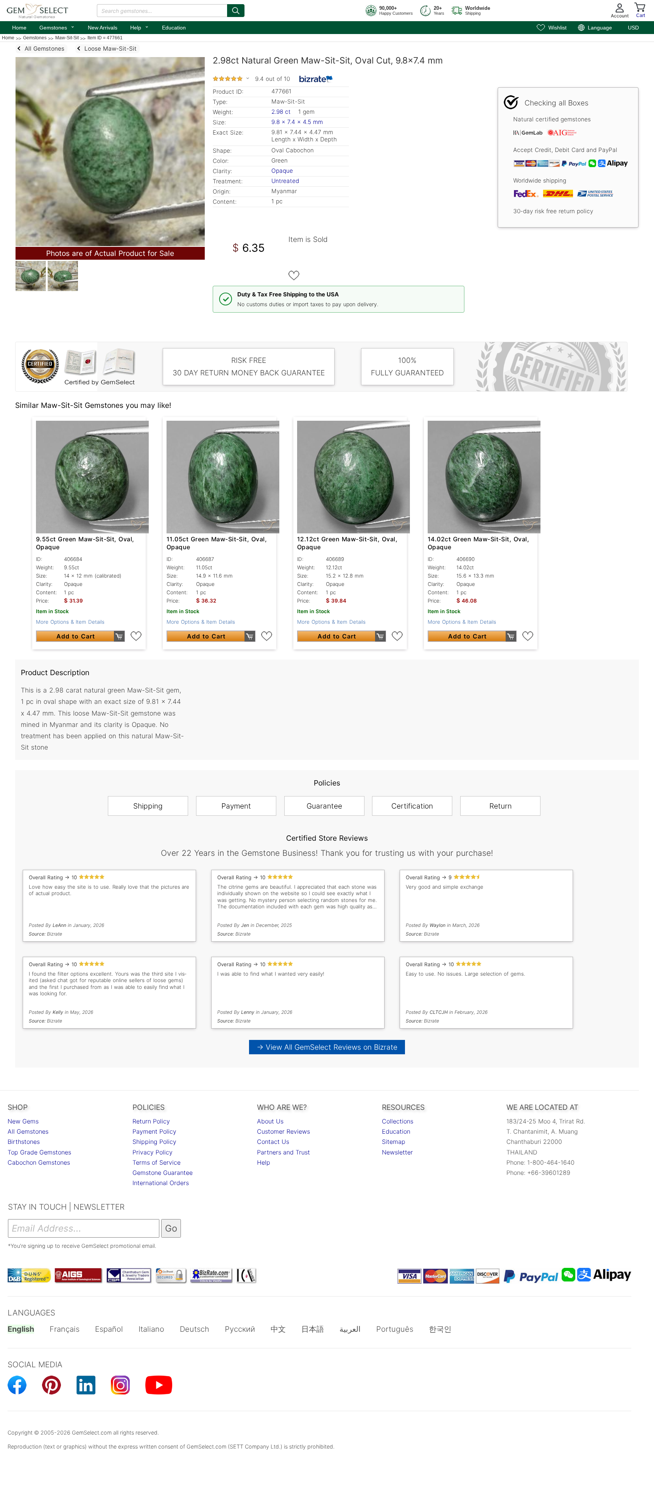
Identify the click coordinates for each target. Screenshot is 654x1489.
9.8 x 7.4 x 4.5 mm (297, 122)
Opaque (282, 170)
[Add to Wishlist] (294, 275)
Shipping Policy (154, 1141)
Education (174, 28)
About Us (270, 1121)
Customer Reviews (283, 1131)
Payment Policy (154, 1131)
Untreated (285, 180)
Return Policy (151, 1121)
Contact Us (273, 1141)
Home (19, 28)
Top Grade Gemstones (39, 1152)
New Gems (23, 1121)
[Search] (235, 10)
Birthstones (24, 1141)
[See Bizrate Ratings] (316, 79)
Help (139, 27)
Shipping (148, 805)
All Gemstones (28, 1131)
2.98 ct (282, 111)
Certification (412, 805)
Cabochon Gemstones (39, 1162)
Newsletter (397, 1152)
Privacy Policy (152, 1152)
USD (633, 28)
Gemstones (57, 27)
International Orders (160, 1183)
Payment (236, 805)
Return (500, 805)
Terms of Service (156, 1162)
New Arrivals (102, 28)
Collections (397, 1121)
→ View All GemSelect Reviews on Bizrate (327, 1047)
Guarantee (324, 805)
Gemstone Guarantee (162, 1172)
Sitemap (393, 1141)
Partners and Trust (283, 1152)
